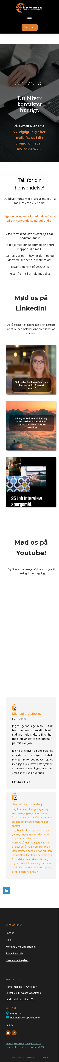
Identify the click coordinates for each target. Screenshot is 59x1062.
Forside (10, 933)
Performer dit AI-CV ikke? (21, 986)
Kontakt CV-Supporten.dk (21, 946)
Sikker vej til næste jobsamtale (24, 992)
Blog (8, 939)
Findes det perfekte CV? (20, 999)
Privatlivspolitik (14, 953)
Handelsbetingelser (17, 960)
